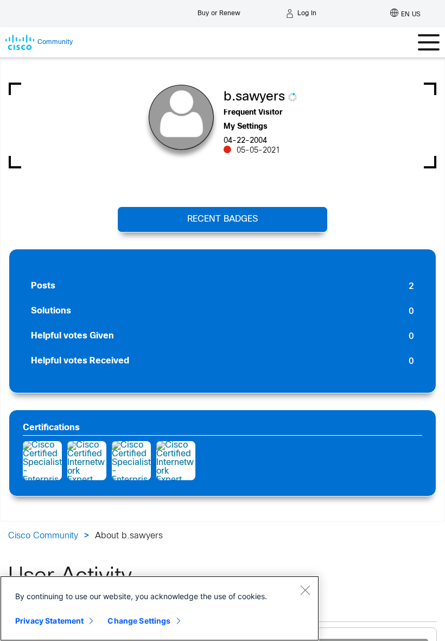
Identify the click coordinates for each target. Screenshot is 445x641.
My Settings (246, 126)
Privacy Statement (49, 620)
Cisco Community (43, 536)
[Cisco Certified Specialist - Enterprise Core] (42, 460)
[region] (159, 608)
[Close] (305, 590)
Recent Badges (222, 219)
